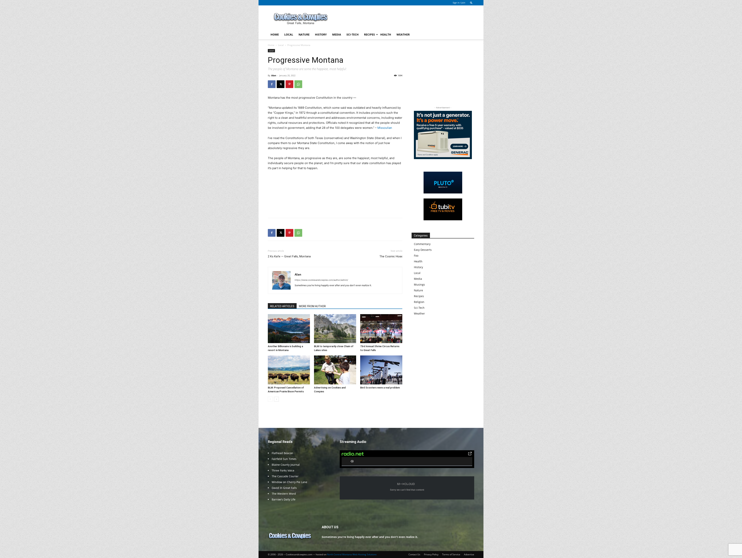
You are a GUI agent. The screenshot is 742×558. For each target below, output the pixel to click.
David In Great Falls (284, 488)
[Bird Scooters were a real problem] (381, 369)
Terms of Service (451, 554)
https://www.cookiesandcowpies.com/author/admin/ (321, 280)
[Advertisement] (404, 19)
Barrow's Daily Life (283, 499)
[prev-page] (270, 399)
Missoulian (384, 128)
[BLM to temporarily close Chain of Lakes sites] (335, 328)
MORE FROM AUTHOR (312, 306)
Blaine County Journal (286, 464)
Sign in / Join (459, 2)
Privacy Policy (431, 554)
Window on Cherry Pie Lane (289, 482)
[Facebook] (272, 84)
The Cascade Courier (285, 476)
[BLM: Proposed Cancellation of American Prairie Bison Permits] (289, 369)
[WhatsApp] (298, 84)
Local (288, 34)
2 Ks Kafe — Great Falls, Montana (289, 256)
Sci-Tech (352, 34)
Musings (419, 284)
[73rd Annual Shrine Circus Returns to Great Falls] (381, 328)
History (321, 34)
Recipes (369, 34)
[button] (471, 2)
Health (385, 34)
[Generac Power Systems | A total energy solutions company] (443, 135)
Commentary (422, 244)
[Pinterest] (289, 84)
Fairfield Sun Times (284, 459)
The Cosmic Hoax (390, 256)
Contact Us (414, 554)
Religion (419, 302)
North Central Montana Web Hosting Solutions (352, 554)
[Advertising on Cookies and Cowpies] (335, 369)
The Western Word (284, 493)
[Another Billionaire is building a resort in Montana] (289, 328)
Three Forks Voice (283, 470)
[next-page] (276, 399)
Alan (273, 75)
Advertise (469, 554)
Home (275, 34)
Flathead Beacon (282, 453)
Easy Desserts (423, 250)
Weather (403, 34)
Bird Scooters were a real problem (380, 387)
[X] (280, 84)
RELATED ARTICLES (282, 306)
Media (336, 34)
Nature (304, 34)
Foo (416, 255)
